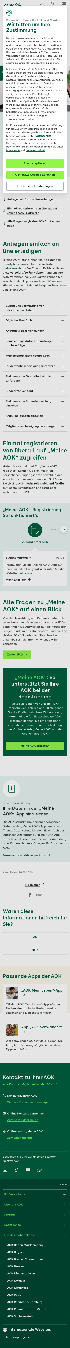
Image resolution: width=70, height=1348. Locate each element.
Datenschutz (43, 136)
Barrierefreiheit (35, 150)
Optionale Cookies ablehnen (35, 174)
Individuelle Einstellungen (35, 186)
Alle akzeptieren (35, 163)
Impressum (13, 150)
